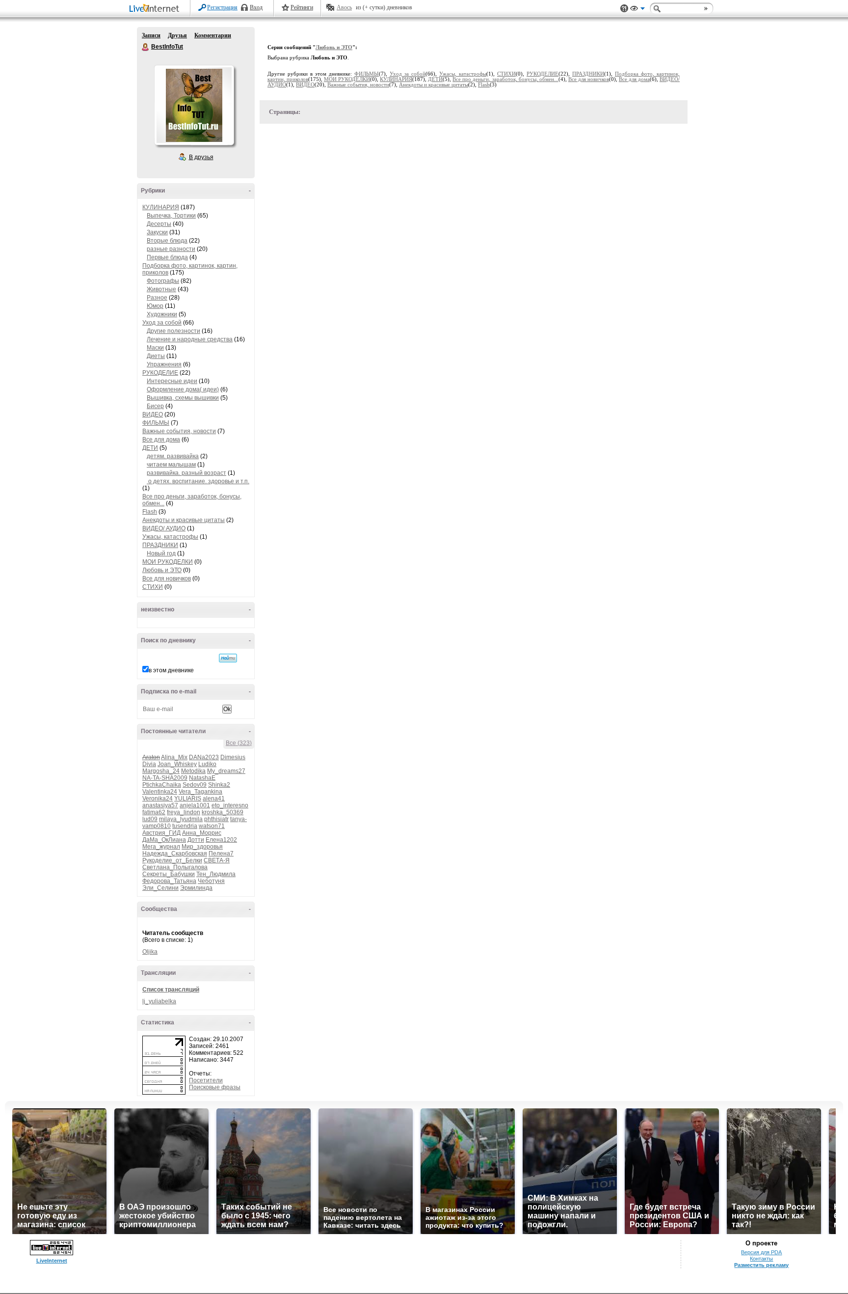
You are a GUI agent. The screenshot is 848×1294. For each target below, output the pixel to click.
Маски (155, 347)
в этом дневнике (171, 670)
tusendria (184, 826)
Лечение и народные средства (190, 339)
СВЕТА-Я (217, 860)
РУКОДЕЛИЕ (160, 372)
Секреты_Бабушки (168, 874)
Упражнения (164, 364)
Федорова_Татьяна (169, 881)
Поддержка (624, 8)
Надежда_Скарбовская (174, 853)
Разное (157, 297)
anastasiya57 (160, 805)
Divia (149, 764)
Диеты (156, 356)
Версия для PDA (761, 1252)
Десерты (159, 223)
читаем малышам (171, 464)
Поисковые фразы (214, 1087)
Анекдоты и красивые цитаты (183, 520)
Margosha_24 (161, 771)
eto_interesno (230, 805)
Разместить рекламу (761, 1265)
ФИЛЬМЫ (155, 422)
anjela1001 (195, 805)
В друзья (201, 157)
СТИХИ (152, 586)
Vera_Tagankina (200, 791)
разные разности (171, 249)
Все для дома (161, 439)
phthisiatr (216, 819)
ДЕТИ (150, 447)
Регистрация (222, 7)
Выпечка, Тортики (171, 215)
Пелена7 (221, 853)
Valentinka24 (159, 791)
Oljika (150, 951)
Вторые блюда (167, 240)
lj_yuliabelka (159, 1001)
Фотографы (163, 280)
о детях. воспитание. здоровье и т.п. (198, 481)
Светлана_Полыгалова (175, 867)
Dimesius (232, 757)
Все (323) (239, 743)
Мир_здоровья (202, 846)
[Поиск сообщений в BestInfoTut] (228, 658)
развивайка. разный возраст (186, 472)
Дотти (195, 839)
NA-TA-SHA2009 (164, 777)
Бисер (155, 406)
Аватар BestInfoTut (194, 105)
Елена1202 (221, 839)
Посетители (206, 1080)
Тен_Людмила (216, 874)
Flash (149, 511)
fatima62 (153, 812)
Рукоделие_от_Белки (172, 860)
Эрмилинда (196, 887)
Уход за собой (162, 322)
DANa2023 (204, 757)
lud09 (150, 819)
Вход (256, 7)
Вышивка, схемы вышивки (183, 397)
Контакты (761, 1259)
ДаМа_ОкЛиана (164, 839)
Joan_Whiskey (177, 764)
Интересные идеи (172, 381)
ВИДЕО (152, 414)
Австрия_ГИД (161, 832)
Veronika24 (157, 798)
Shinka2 (219, 784)
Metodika (193, 771)
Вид (637, 10)
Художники (162, 314)
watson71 (212, 826)
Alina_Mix (174, 757)
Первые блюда (167, 257)
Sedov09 (195, 784)
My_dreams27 (226, 771)
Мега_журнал (161, 846)
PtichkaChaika (161, 784)
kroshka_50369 (222, 812)
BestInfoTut (146, 47)
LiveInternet (156, 9)
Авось (344, 7)
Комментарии (212, 35)
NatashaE (202, 777)
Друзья (177, 35)
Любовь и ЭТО (162, 570)
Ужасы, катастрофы (170, 536)
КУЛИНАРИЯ (160, 207)
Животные (161, 289)
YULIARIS (187, 798)
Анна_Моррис (201, 832)
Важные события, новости (179, 431)
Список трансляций (170, 989)
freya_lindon (183, 812)
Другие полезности (173, 331)
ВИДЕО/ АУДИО (164, 528)
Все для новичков (166, 578)
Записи (151, 35)
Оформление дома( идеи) (183, 389)
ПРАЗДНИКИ (160, 545)
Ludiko (207, 764)
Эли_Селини (160, 887)
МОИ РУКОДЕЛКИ (167, 561)
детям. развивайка (173, 456)
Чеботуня (211, 881)
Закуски (157, 232)
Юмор (155, 306)
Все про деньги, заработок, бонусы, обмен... (505, 79)
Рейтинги (302, 7)
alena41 (214, 798)
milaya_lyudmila (181, 819)
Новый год (161, 553)
